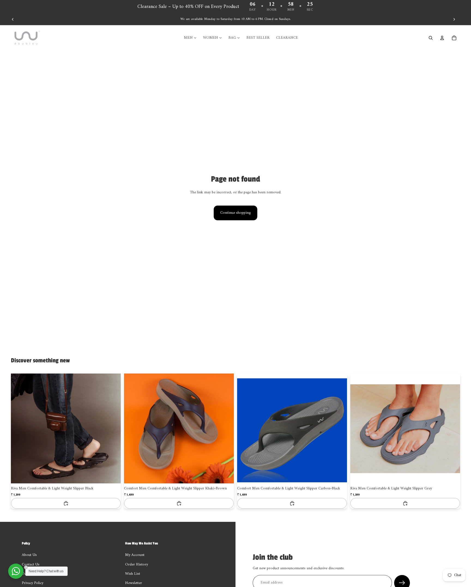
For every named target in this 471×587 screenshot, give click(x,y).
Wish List (132, 573)
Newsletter (133, 583)
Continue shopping (235, 212)
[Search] (431, 38)
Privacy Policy (32, 583)
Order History (136, 564)
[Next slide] (454, 19)
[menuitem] (190, 38)
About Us (29, 555)
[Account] (442, 38)
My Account (134, 555)
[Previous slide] (13, 19)
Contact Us (31, 564)
